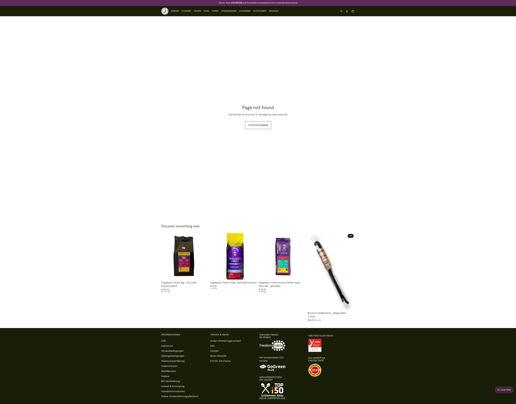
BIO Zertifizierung (170, 381)
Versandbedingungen (172, 351)
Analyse (165, 376)
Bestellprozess (168, 371)
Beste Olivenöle (218, 356)
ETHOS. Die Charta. (220, 361)
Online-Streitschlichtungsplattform (179, 396)
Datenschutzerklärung (173, 361)
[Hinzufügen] (204, 275)
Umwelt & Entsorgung (172, 386)
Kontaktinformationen (173, 391)
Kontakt (214, 351)
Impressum (167, 345)
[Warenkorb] (353, 11)
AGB (163, 340)
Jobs (212, 345)
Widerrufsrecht (169, 366)
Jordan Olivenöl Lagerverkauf (225, 340)
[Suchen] (341, 11)
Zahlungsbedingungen (172, 356)
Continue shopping (258, 125)
